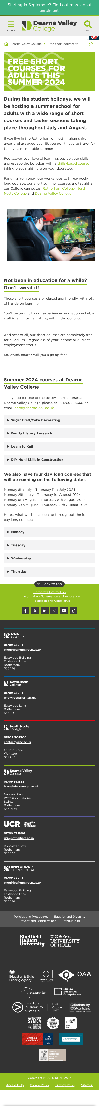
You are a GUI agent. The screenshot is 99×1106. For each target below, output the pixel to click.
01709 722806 (14, 833)
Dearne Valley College (26, 44)
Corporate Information (49, 592)
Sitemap (87, 1085)
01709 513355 (14, 781)
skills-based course (73, 163)
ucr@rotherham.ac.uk (19, 838)
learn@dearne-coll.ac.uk (34, 408)
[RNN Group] (49, 633)
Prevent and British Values (37, 921)
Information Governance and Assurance (51, 596)
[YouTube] (64, 610)
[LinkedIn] (45, 610)
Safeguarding (71, 921)
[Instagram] (54, 610)
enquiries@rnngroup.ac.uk (22, 649)
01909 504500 (15, 737)
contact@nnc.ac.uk (17, 742)
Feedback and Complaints (51, 600)
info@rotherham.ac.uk (20, 697)
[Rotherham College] (49, 681)
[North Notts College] (49, 726)
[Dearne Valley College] (49, 26)
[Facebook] (25, 610)
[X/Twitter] (35, 610)
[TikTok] (73, 610)
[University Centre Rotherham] (49, 822)
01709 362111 (13, 645)
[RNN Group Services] (49, 866)
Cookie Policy (40, 1085)
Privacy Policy (65, 1085)
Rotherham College (59, 188)
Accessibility (15, 1085)
